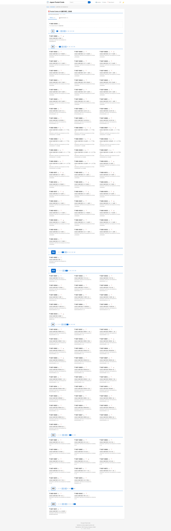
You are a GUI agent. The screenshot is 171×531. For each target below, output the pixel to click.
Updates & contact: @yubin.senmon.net (85, 525)
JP (120, 2)
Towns (52, 17)
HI (66, 31)
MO (73, 31)
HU (68, 31)
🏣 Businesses (63, 17)
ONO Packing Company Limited (89, 527)
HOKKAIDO (52, 6)
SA (61, 31)
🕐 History (104, 2)
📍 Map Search (110, 2)
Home (47, 6)
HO (71, 31)
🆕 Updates (98, 2)
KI (60, 252)
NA (64, 31)
